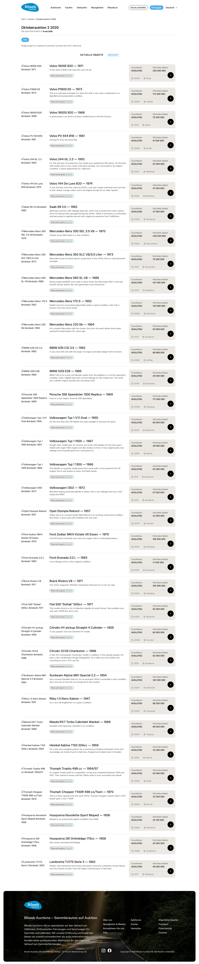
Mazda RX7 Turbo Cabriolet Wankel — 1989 (80, 722)
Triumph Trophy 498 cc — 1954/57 (74, 768)
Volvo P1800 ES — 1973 (66, 89)
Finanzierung (165, 928)
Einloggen (157, 7)
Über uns (107, 920)
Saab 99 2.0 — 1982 (63, 207)
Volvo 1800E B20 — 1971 (66, 66)
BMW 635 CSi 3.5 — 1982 (67, 348)
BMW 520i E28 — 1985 (66, 371)
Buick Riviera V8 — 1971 (66, 581)
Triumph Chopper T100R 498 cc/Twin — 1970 (81, 792)
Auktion (31, 19)
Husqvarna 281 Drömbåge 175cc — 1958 (78, 838)
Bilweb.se (112, 7)
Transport (163, 924)
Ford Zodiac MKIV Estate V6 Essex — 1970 (79, 534)
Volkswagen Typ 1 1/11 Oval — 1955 (74, 417)
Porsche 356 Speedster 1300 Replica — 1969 (81, 394)
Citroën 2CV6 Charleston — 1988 (73, 651)
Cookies (163, 932)
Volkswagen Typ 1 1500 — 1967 (71, 441)
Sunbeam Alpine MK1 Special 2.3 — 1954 (78, 675)
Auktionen (56, 7)
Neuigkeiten (97, 7)
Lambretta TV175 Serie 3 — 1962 (72, 862)
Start (23, 19)
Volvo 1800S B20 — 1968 (67, 112)
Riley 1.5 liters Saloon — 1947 (70, 698)
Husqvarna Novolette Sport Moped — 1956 (80, 815)
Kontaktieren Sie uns (113, 928)
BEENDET (113, 54)
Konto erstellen (138, 7)
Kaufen (69, 7)
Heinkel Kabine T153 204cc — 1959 (74, 745)
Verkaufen (82, 7)
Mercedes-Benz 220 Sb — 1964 (72, 324)
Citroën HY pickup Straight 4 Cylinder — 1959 (82, 627)
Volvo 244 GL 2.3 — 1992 (67, 159)
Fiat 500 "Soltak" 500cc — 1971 (71, 604)
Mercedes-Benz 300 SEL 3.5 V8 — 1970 (77, 231)
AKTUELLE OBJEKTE (91, 54)
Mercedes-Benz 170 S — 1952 (71, 301)
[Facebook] (109, 950)
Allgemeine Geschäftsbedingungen (176, 920)
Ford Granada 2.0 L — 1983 (68, 557)
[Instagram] (103, 950)
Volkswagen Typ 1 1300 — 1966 (71, 464)
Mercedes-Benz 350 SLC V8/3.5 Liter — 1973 (81, 254)
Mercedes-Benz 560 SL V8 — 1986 (74, 278)
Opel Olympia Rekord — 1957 (70, 511)
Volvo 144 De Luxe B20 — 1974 (71, 183)
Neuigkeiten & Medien (114, 924)
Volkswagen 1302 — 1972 (67, 487)
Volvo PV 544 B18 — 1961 (67, 136)
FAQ (105, 932)
